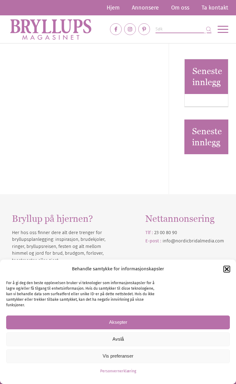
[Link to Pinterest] (144, 29)
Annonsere (145, 7)
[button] (227, 269)
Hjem (113, 7)
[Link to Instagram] (130, 29)
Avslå (118, 339)
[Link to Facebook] (116, 29)
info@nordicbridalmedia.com (193, 241)
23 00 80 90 (165, 232)
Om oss (180, 7)
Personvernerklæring (118, 371)
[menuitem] (113, 7)
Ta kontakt (215, 7)
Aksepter (118, 322)
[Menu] (219, 29)
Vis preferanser (118, 356)
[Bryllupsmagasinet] (51, 29)
